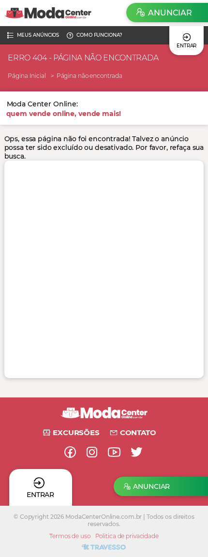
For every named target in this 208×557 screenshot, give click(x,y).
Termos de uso (69, 536)
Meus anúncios (38, 35)
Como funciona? (99, 35)
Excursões (76, 432)
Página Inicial (26, 75)
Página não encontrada (89, 75)
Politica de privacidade (127, 536)
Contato (138, 432)
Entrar (186, 46)
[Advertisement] (104, 269)
